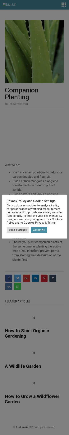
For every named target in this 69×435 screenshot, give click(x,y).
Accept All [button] (39, 229)
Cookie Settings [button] (18, 229)
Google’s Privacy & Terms (40, 222)
